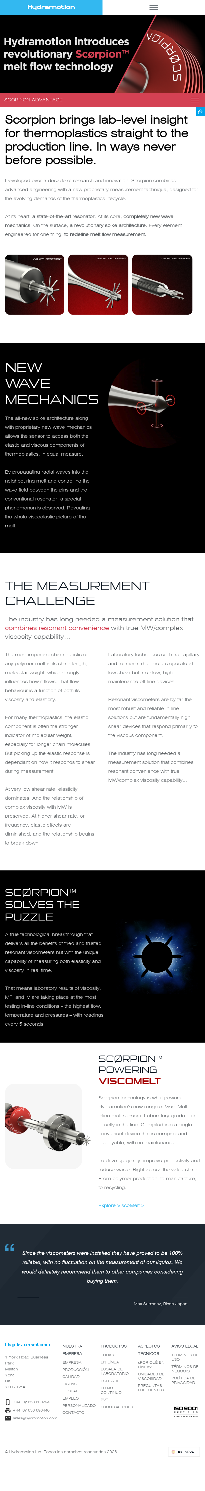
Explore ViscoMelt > (121, 1206)
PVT (104, 1400)
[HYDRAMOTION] (51, 7)
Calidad (71, 1377)
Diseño (69, 1384)
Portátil (110, 1381)
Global (70, 1391)
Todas (107, 1355)
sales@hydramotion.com (200, 111)
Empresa (72, 1362)
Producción (75, 1370)
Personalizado (79, 1406)
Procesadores (117, 1407)
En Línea (110, 1362)
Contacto (73, 1413)
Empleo (70, 1398)
